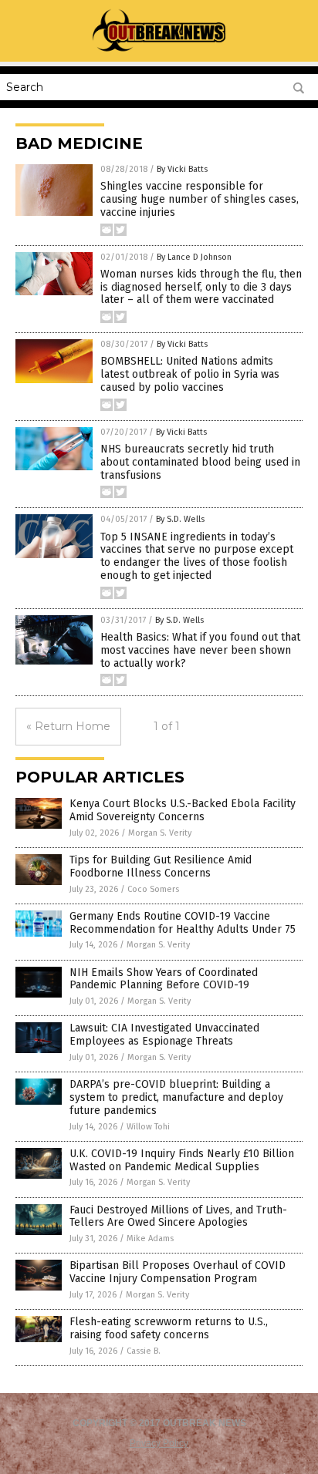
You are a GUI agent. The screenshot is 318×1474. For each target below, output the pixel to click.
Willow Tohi (148, 1127)
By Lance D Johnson (194, 257)
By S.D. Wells (180, 519)
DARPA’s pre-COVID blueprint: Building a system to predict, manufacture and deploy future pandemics (176, 1097)
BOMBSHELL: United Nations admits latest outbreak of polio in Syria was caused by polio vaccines (189, 374)
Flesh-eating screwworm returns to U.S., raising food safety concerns (168, 1328)
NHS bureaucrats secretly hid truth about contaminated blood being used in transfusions (200, 462)
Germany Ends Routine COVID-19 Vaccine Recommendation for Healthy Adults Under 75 (182, 923)
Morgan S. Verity (159, 833)
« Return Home (68, 726)
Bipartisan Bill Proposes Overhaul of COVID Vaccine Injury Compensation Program (177, 1272)
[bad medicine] (159, 50)
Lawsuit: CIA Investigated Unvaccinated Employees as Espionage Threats (164, 1034)
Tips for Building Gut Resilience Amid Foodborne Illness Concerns (160, 866)
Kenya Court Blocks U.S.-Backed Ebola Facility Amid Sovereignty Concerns (182, 810)
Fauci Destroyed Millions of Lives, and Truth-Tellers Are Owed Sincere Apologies (178, 1216)
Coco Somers (153, 889)
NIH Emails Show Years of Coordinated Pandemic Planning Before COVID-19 (163, 979)
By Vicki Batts (182, 169)
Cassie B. (144, 1351)
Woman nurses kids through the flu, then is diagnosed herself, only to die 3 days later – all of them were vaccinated (201, 287)
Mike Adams (150, 1238)
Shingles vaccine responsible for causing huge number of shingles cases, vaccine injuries (199, 199)
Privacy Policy (159, 1443)
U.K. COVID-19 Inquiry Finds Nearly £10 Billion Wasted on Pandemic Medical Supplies (181, 1160)
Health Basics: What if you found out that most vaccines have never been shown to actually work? (200, 650)
